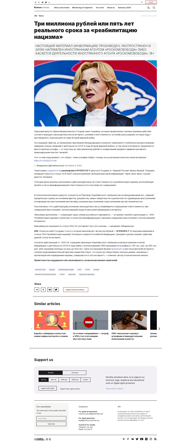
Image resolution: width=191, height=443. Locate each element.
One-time (75, 373)
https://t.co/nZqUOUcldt (45, 160)
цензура (52, 269)
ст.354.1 (62, 274)
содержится (53, 170)
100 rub (43, 379)
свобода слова (40, 269)
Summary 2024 (124, 8)
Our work (100, 8)
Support (151, 2)
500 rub (53, 379)
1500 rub (64, 379)
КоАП (79, 269)
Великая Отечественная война (45, 274)
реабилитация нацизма (66, 269)
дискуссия (71, 274)
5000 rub (75, 379)
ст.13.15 (87, 269)
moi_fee (90, 427)
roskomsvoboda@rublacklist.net (91, 414)
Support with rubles (47, 388)
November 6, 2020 (73, 165)
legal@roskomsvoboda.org (89, 420)
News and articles (62, 8)
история (96, 269)
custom (85, 379)
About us (111, 8)
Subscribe (51, 424)
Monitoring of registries (82, 8)
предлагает (116, 249)
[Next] (159, 328)
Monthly (50, 373)
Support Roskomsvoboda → (76, 290)
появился (68, 231)
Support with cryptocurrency (70, 389)
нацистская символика (86, 274)
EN (142, 2)
